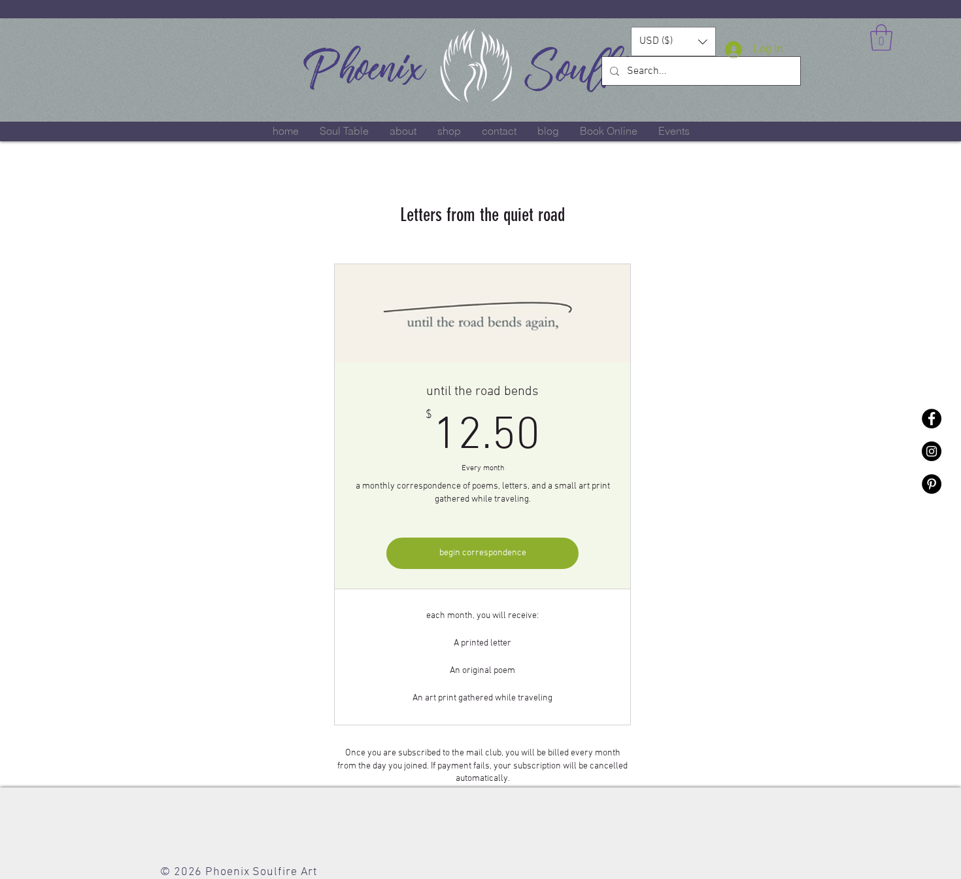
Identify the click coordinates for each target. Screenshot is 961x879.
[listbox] (673, 41)
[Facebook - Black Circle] (931, 418)
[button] (673, 41)
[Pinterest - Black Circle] (931, 484)
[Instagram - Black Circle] (931, 451)
